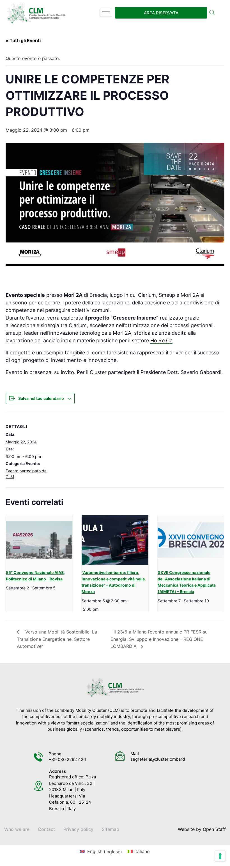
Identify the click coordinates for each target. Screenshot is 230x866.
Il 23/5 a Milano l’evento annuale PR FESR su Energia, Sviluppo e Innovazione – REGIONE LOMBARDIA (159, 639)
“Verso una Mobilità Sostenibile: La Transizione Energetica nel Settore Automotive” (57, 639)
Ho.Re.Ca (161, 340)
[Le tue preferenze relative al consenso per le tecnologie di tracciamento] (220, 856)
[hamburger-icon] (106, 13)
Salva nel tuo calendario (41, 398)
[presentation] (39, 540)
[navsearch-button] (212, 13)
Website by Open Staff (202, 829)
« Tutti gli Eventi (23, 40)
